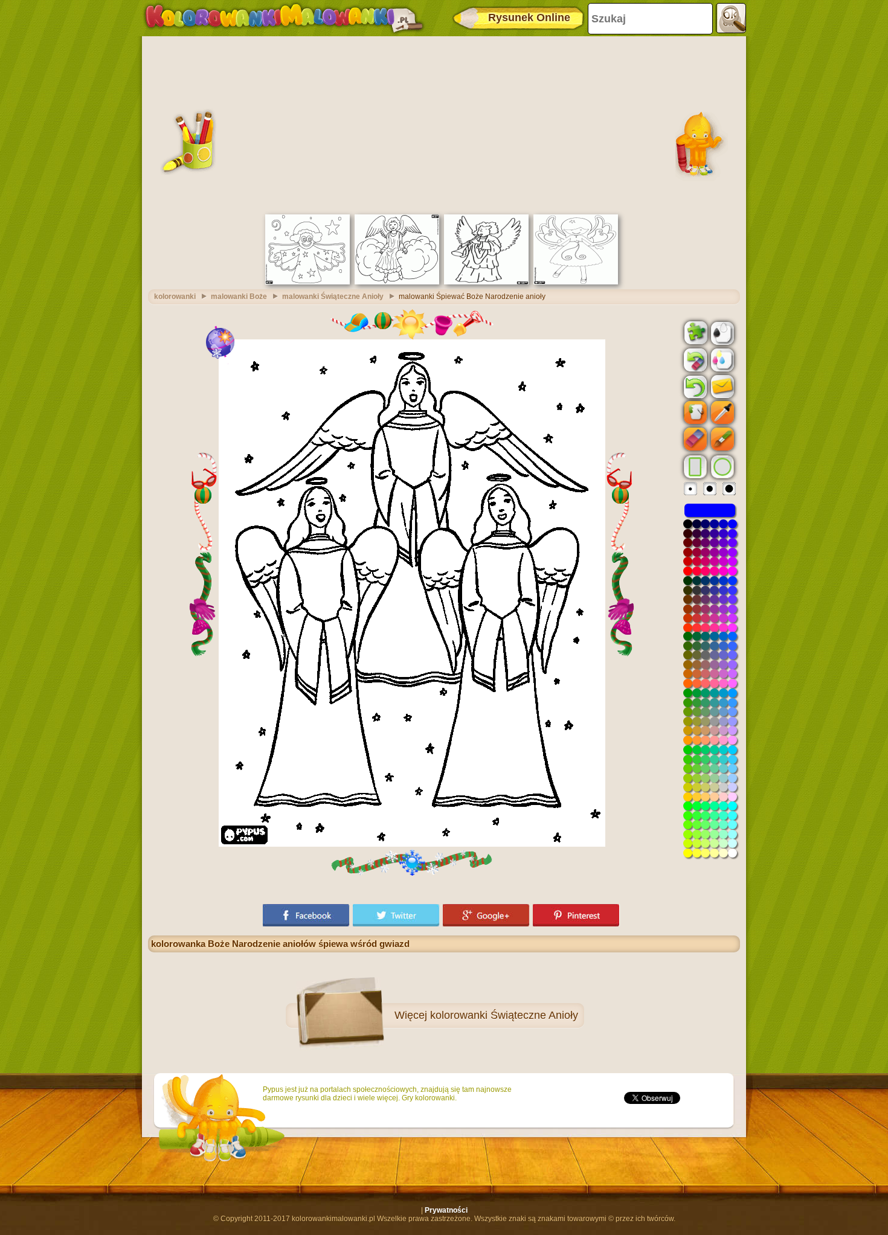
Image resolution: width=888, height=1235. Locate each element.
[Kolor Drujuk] (721, 359)
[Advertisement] (444, 123)
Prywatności (446, 1210)
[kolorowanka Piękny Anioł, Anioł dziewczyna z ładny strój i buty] (575, 282)
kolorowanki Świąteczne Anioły (504, 1015)
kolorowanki (175, 296)
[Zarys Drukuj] (721, 332)
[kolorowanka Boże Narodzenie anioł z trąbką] (486, 282)
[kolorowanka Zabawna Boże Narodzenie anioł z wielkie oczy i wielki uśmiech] (307, 282)
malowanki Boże (239, 296)
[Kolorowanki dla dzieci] (284, 18)
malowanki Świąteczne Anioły (333, 296)
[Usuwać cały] (694, 360)
